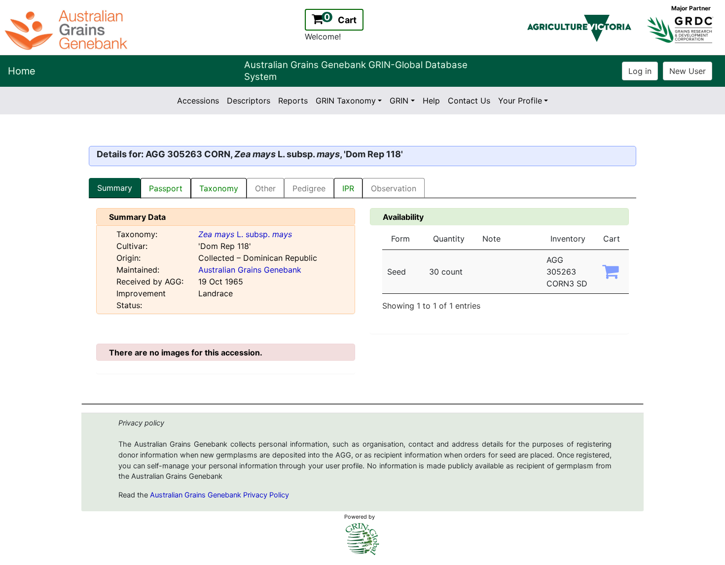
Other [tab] (265, 188)
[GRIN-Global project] (362, 539)
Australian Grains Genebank (249, 270)
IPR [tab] (348, 188)
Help (431, 101)
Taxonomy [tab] (218, 188)
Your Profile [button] (520, 101)
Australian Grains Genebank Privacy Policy (219, 495)
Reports (293, 101)
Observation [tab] (393, 188)
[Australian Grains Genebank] (67, 29)
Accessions (198, 101)
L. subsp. (245, 234)
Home (22, 71)
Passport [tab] (165, 188)
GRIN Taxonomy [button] (346, 101)
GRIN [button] (399, 101)
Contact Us (469, 101)
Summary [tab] (114, 188)
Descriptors (248, 101)
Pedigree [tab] (309, 188)
